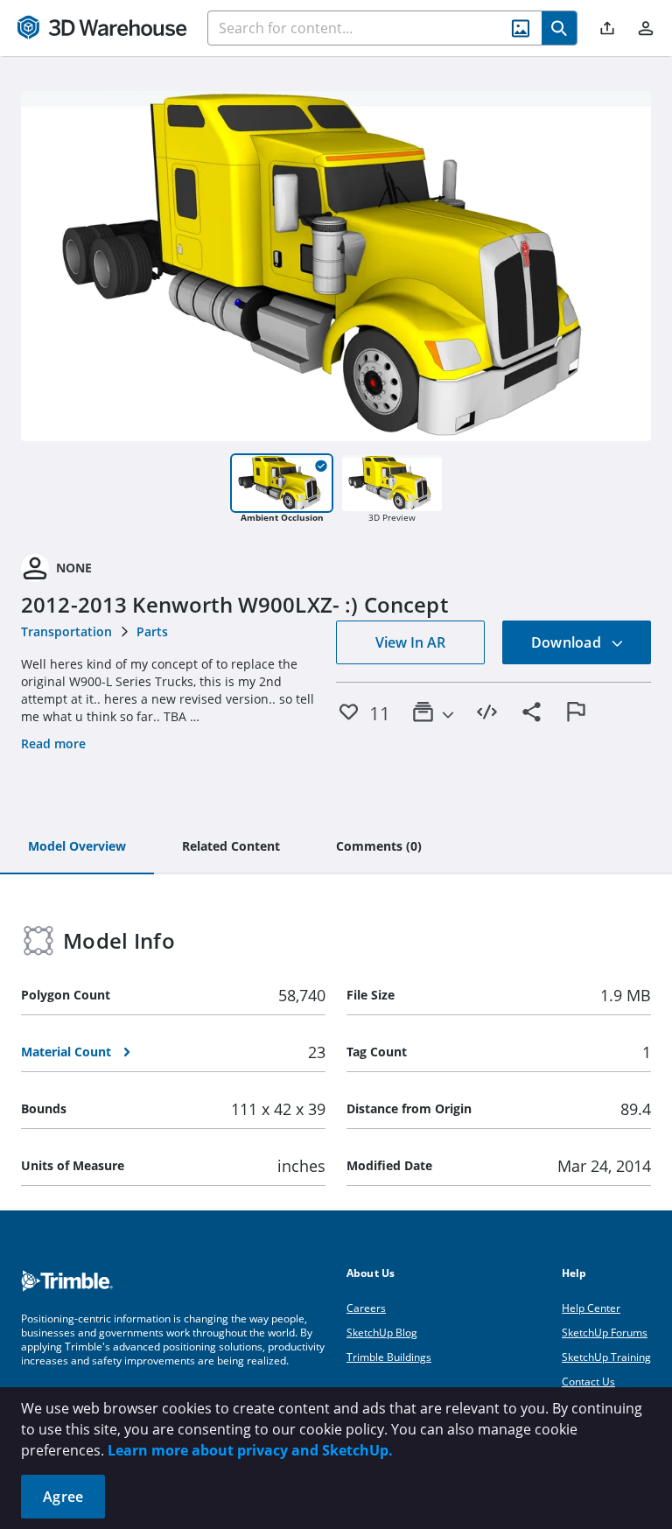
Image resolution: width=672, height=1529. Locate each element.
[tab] (77, 847)
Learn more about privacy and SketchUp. (250, 1450)
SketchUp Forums (605, 1332)
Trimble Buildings (388, 1357)
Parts (152, 631)
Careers (366, 1308)
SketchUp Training (606, 1357)
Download (568, 642)
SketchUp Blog (381, 1332)
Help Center (591, 1308)
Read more (53, 743)
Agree (63, 1496)
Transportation (66, 631)
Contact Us (588, 1381)
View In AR (410, 642)
